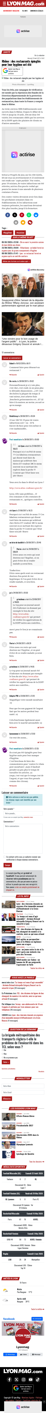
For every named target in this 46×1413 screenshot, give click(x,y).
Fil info (24, 10)
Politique (19, 914)
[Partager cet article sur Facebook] (7, 215)
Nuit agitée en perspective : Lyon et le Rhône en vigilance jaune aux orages (28, 942)
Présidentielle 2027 (24, 1125)
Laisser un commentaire (12, 358)
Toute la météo (36, 1309)
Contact (18, 1400)
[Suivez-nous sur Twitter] (16, 1381)
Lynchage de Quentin (25, 1153)
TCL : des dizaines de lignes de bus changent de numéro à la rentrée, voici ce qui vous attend (30, 931)
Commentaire (9, 821)
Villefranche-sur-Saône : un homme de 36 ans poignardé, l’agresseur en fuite (28, 962)
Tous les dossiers (35, 1161)
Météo (18, 937)
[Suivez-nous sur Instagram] (23, 1381)
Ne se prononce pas (10, 1057)
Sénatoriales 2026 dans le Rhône (27, 1136)
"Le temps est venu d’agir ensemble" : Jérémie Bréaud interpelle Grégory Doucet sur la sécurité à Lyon (30, 920)
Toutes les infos (36, 968)
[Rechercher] (42, 3)
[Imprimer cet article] (16, 222)
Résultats (41, 1071)
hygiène (8, 232)
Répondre (14, 375)
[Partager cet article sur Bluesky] (36, 215)
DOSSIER (19, 1114)
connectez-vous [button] (28, 817)
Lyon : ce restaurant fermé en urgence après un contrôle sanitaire (21, 255)
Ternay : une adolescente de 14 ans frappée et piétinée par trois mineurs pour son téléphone (22, 1007)
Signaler (41, 375)
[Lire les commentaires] (30, 222)
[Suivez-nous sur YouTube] (30, 1381)
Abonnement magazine (11, 10)
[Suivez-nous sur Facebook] (23, 1336)
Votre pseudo (9, 808)
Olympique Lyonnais (24, 1144)
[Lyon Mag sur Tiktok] (37, 1381)
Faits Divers (20, 901)
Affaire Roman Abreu (25, 1115)
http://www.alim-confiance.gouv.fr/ (25, 488)
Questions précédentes (8, 1069)
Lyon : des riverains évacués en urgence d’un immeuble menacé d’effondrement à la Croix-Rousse (29, 907)
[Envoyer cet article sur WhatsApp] (29, 215)
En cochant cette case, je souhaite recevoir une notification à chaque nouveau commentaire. (23, 858)
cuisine (21, 232)
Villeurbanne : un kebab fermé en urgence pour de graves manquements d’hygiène (23, 249)
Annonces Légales (36, 10)
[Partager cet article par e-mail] (23, 222)
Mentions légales (28, 1397)
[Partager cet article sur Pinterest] (21, 215)
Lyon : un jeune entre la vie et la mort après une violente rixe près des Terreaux (30, 952)
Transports (20, 927)
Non (4, 1053)
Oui (4, 1050)
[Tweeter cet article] (14, 215)
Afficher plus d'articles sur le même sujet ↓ (16, 261)
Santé (6, 52)
